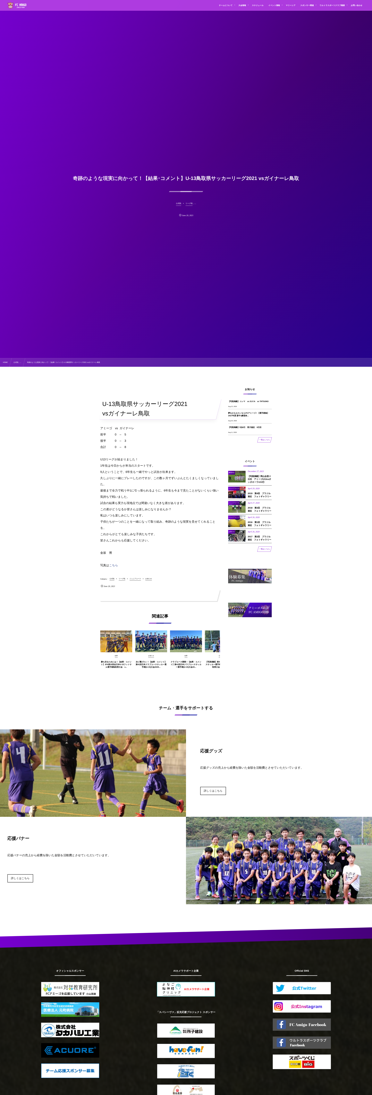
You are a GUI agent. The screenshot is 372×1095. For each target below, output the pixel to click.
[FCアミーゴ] (20, 5)
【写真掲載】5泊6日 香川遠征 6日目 (245, 427)
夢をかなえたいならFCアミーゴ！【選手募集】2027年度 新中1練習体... (248, 414)
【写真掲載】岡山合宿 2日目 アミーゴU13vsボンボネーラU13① (259, 479)
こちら (113, 565)
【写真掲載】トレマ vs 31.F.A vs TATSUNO (248, 401)
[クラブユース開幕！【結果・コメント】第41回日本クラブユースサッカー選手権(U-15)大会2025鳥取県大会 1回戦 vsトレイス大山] (186, 641)
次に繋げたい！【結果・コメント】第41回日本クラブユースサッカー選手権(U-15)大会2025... (151, 664)
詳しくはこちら (213, 790)
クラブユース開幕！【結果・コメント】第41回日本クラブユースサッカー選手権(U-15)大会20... (186, 664)
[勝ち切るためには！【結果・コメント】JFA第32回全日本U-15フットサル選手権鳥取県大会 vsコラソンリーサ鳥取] (116, 641)
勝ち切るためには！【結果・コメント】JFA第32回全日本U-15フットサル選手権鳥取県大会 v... (116, 664)
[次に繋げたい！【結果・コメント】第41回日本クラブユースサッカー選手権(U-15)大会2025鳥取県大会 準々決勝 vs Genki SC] (151, 641)
